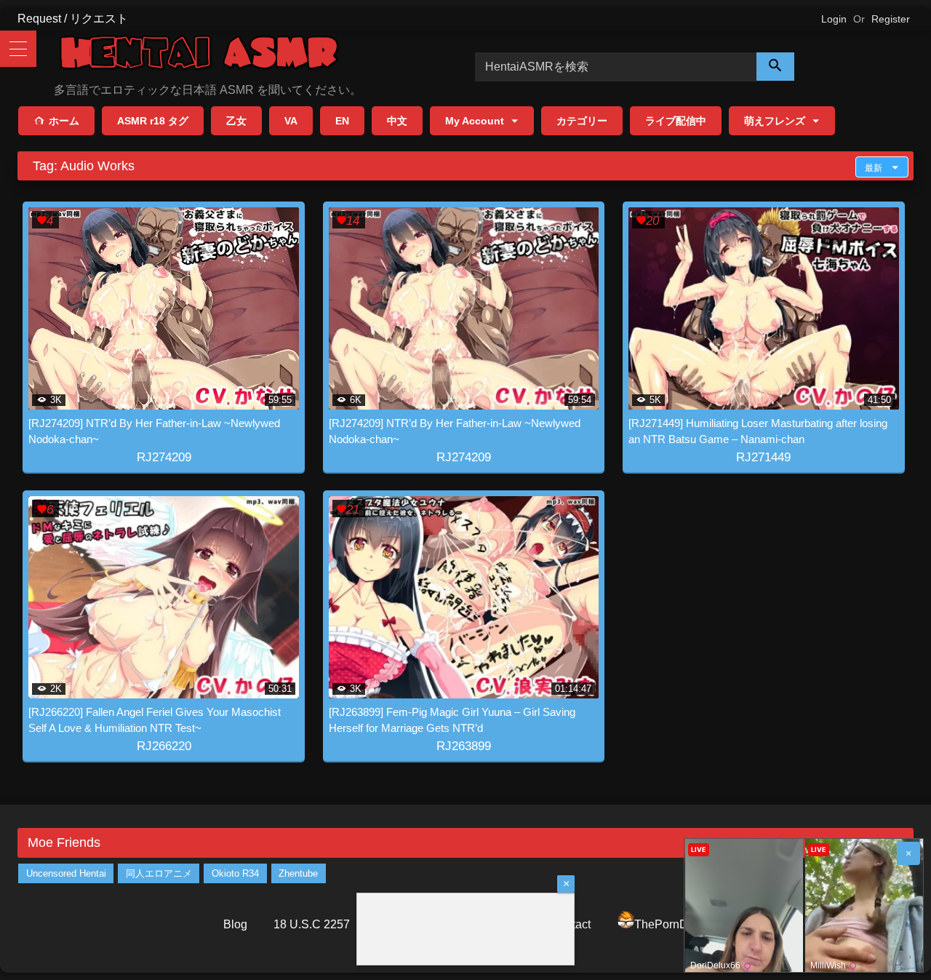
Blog (235, 924)
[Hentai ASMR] (199, 55)
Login (834, 19)
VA (290, 121)
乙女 (236, 121)
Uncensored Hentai (66, 873)
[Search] (775, 66)
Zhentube (298, 873)
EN (342, 121)
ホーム (64, 121)
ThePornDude (671, 924)
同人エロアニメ (159, 873)
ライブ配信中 (675, 121)
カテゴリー (581, 121)
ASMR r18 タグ (152, 121)
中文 (397, 121)
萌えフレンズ (774, 121)
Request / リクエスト (72, 18)
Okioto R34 (235, 873)
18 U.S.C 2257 (311, 924)
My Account (474, 121)
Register (890, 19)
